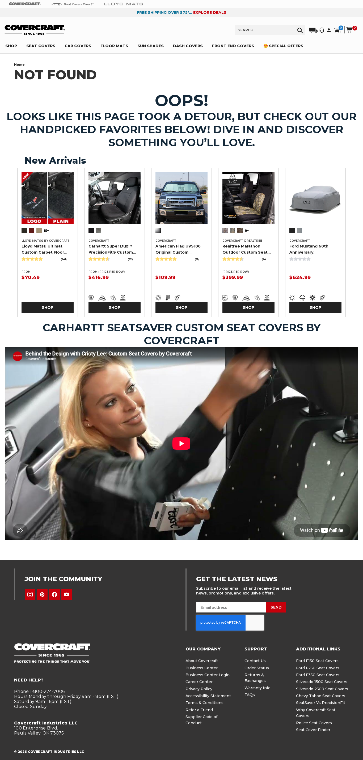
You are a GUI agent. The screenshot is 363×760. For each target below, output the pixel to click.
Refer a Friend (199, 709)
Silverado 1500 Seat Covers (321, 681)
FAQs (249, 694)
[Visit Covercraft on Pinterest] (42, 594)
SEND (276, 607)
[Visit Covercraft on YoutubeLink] (66, 594)
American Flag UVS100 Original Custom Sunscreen (178, 249)
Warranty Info (257, 687)
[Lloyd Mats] (123, 4)
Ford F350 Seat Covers (317, 674)
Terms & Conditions (204, 702)
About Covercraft (201, 660)
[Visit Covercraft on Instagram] (30, 594)
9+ (247, 231)
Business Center (201, 668)
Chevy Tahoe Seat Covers (320, 695)
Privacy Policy (198, 689)
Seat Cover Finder (313, 729)
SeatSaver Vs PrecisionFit (320, 702)
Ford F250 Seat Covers (317, 668)
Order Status (256, 668)
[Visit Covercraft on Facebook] (54, 594)
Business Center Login (207, 674)
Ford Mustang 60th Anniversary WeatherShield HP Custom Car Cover (308, 249)
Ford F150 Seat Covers (317, 660)
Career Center (199, 681)
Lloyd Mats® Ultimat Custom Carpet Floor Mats (43, 249)
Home (19, 65)
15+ (46, 231)
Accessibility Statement (208, 695)
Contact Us (255, 660)
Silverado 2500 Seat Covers (322, 689)
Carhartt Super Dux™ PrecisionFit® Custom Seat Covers (110, 249)
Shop (47, 307)
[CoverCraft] (25, 4)
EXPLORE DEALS (209, 12)
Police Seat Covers (314, 722)
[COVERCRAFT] (35, 29)
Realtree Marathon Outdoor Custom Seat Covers (245, 249)
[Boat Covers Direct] (72, 4)
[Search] (300, 30)
